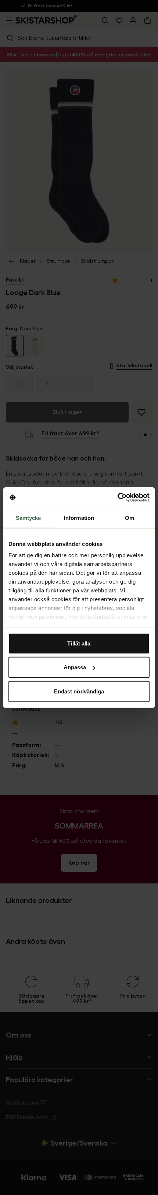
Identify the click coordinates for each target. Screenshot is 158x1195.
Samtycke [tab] (28, 517)
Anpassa (75, 667)
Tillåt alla (78, 643)
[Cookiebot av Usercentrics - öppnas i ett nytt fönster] (117, 497)
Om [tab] (129, 517)
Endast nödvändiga (79, 691)
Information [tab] (79, 517)
